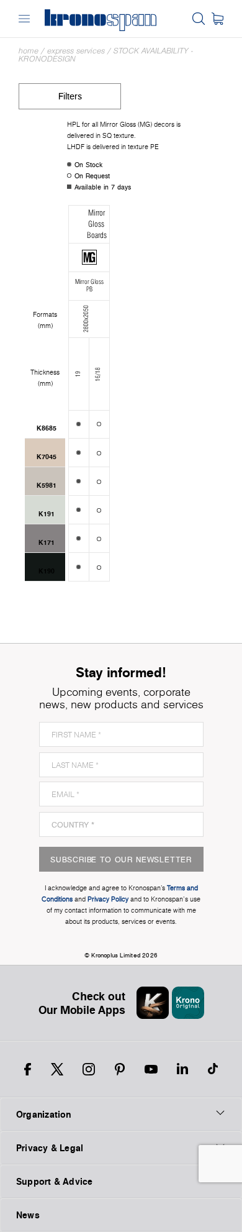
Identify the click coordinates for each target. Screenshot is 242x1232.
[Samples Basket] (217, 18)
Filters (70, 96)
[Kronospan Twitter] (57, 1069)
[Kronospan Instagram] (89, 1069)
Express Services (76, 50)
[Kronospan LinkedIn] (182, 1069)
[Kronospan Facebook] (27, 1069)
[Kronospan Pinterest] (120, 1069)
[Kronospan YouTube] (151, 1069)
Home (28, 50)
